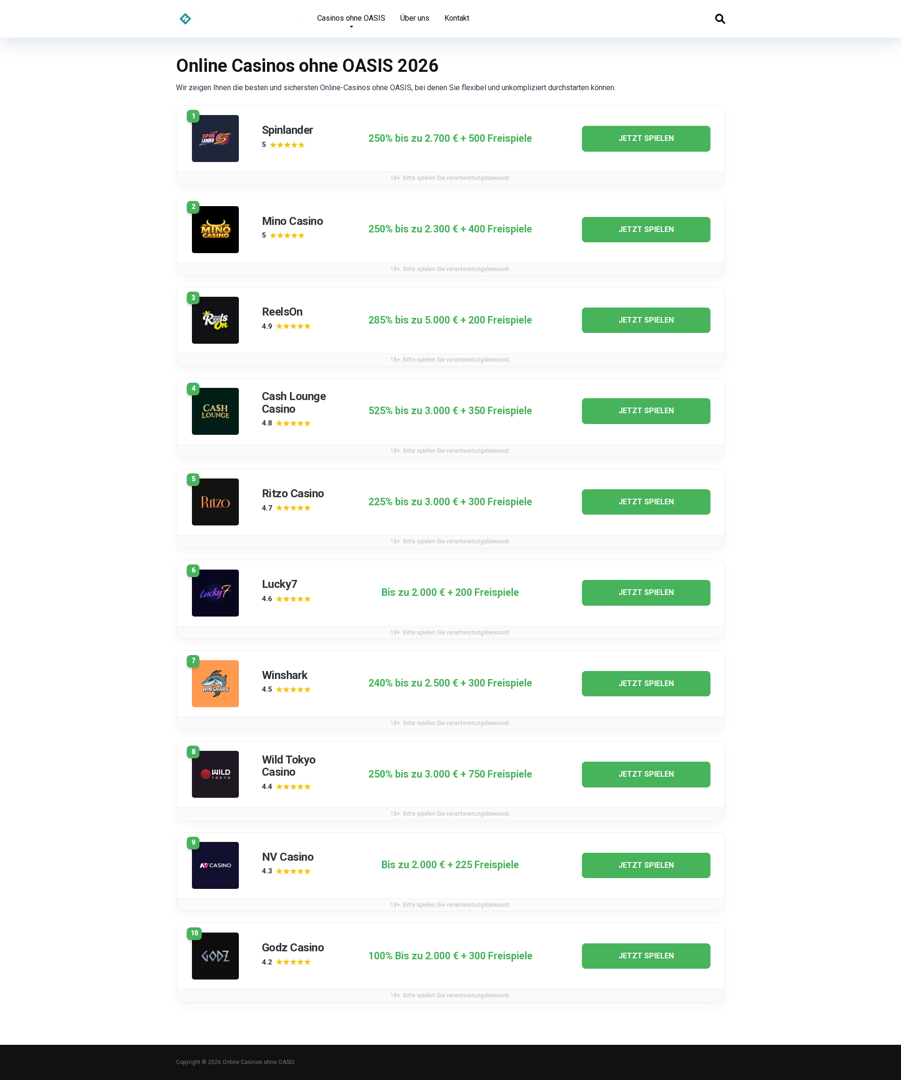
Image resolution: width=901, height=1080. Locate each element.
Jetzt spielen (646, 138)
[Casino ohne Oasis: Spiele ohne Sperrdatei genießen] (185, 15)
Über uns (414, 18)
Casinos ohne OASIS (351, 18)
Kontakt (456, 18)
